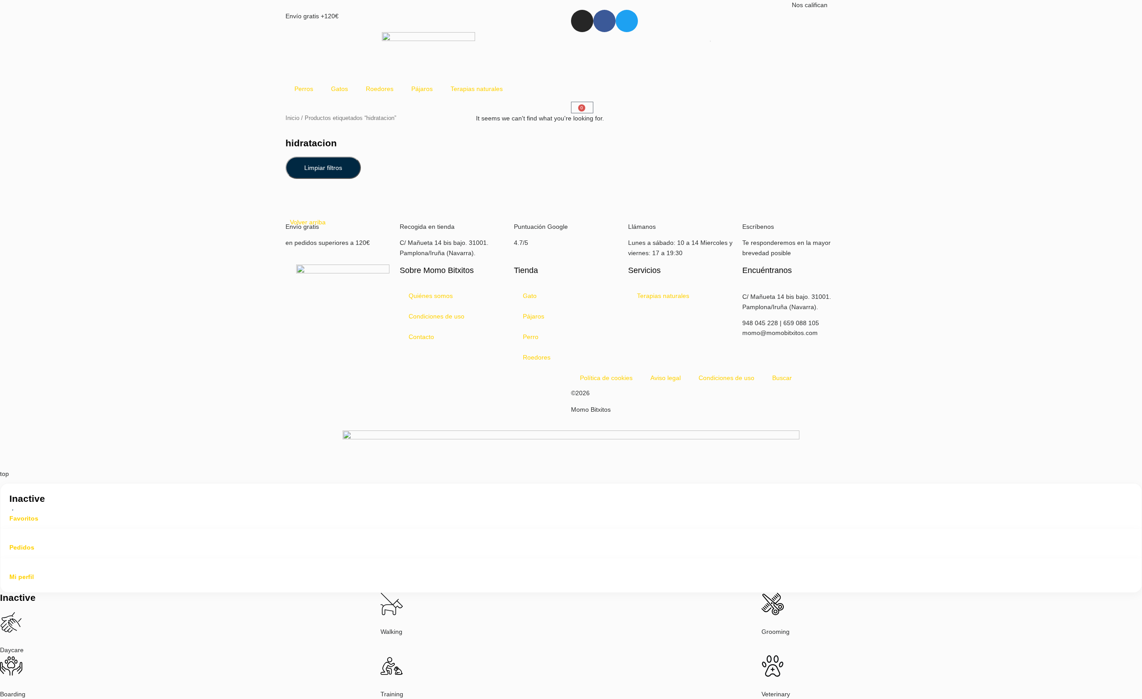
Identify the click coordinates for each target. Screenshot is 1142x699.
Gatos (339, 88)
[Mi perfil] (13, 565)
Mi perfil (21, 576)
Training (392, 694)
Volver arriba (308, 222)
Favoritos (23, 518)
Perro (530, 336)
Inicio (292, 118)
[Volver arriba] (301, 203)
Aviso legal (665, 377)
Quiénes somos (431, 295)
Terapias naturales (477, 88)
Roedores (379, 88)
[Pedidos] (13, 536)
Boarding (12, 694)
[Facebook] (604, 21)
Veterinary (775, 694)
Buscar (782, 377)
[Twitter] (627, 21)
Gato (530, 295)
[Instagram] (582, 21)
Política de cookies (606, 377)
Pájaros (422, 88)
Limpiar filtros (323, 167)
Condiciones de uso (436, 316)
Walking (391, 631)
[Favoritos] (13, 506)
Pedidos (21, 547)
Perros (303, 88)
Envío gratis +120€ (312, 16)
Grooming (775, 631)
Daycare (12, 650)
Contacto (421, 336)
